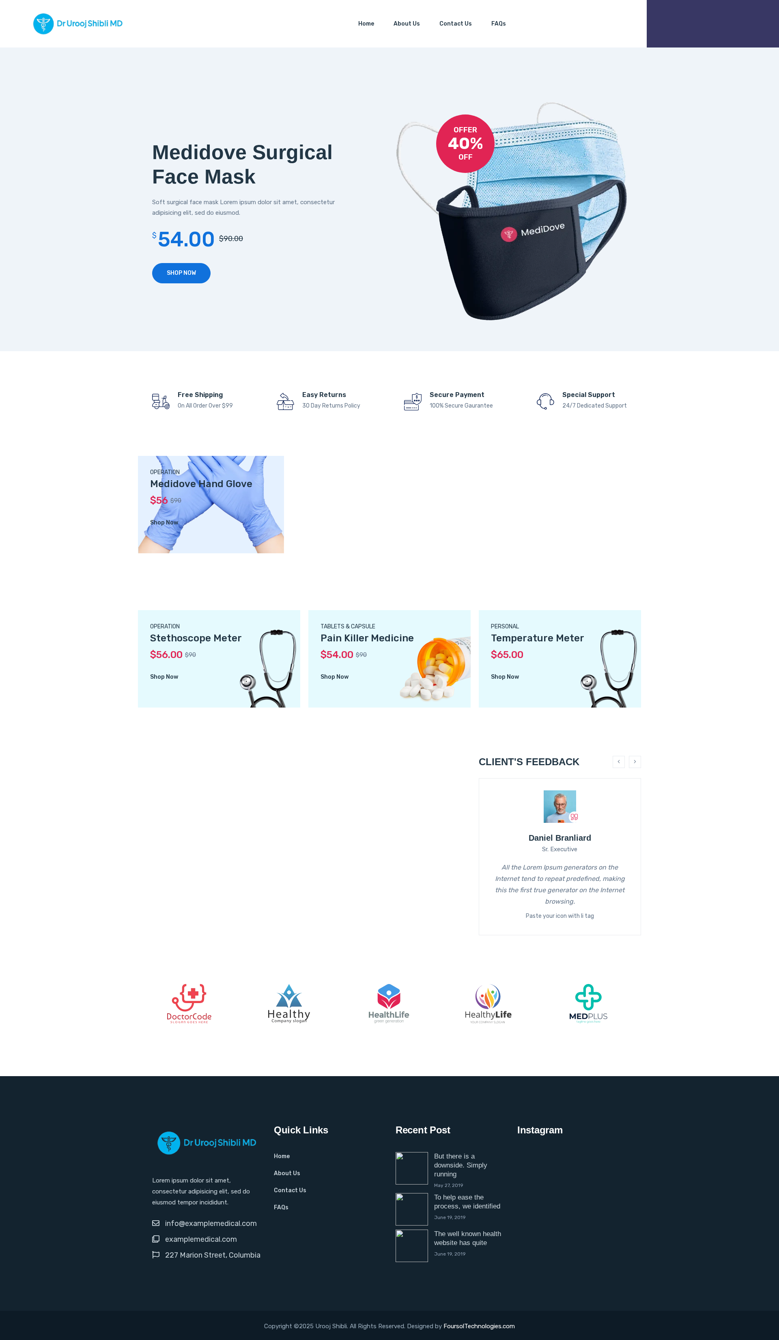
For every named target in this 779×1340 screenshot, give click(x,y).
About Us (407, 23)
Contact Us (455, 23)
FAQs (498, 23)
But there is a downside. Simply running (460, 1165)
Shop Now (181, 273)
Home (366, 23)
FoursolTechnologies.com (479, 1326)
